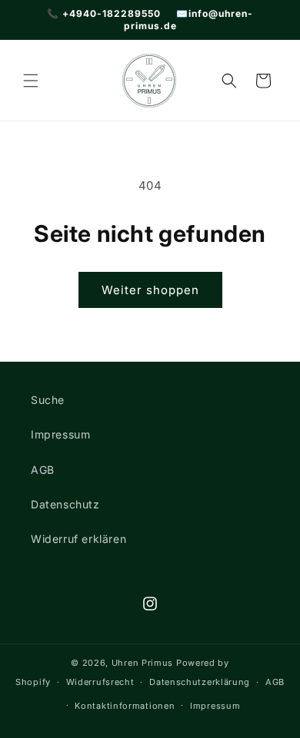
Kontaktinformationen (125, 705)
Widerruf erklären (78, 538)
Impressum (60, 434)
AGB (43, 469)
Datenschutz (65, 504)
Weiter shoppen (150, 290)
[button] (31, 81)
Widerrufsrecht (100, 682)
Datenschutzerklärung (199, 682)
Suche (48, 399)
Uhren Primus (142, 662)
